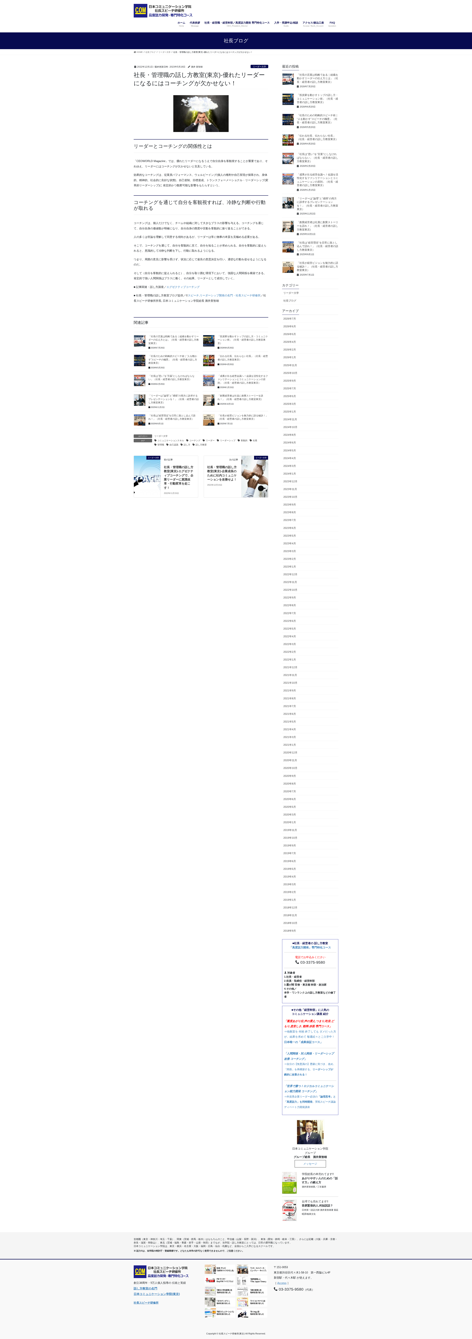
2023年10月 (290, 496)
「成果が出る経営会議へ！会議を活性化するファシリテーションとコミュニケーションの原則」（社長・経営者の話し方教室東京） (243, 379)
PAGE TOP (458, 1295)
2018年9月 (289, 930)
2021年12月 (290, 667)
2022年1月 (289, 659)
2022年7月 (289, 613)
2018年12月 (290, 907)
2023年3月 (289, 551)
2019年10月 (290, 837)
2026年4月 (289, 341)
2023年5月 (289, 535)
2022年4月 (289, 636)
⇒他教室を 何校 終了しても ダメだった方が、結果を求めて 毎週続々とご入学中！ (310, 1031)
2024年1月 (289, 473)
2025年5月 (289, 396)
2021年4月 (289, 729)
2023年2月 (289, 558)
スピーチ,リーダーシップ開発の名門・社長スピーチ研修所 (224, 295)
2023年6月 (289, 527)
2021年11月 (290, 675)
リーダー (210, 440)
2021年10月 (290, 682)
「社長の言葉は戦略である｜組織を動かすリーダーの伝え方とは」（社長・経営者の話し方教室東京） (173, 340)
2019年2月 (289, 892)
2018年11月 (290, 915)
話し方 (187, 444)
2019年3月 (289, 884)
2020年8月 (289, 783)
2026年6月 (289, 326)
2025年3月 (289, 403)
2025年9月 (289, 380)
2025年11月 (290, 365)
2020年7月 (289, 791)
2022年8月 (289, 605)
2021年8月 (289, 698)
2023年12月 (290, 481)
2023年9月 (289, 504)
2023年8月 (289, 512)
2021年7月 (289, 706)
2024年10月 (290, 427)
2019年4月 (289, 876)
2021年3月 (289, 737)
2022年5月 (289, 628)
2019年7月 (289, 853)
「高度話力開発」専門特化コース (310, 947)
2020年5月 (289, 806)
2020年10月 (290, 768)
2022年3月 (289, 644)
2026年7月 (289, 318)
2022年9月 (289, 597)
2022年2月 (289, 651)
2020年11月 (290, 760)
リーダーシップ (227, 440)
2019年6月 (289, 861)
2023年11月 (290, 489)
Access (282, 1283)
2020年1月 (289, 822)
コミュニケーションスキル (170, 440)
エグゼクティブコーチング (183, 286)
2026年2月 (289, 349)
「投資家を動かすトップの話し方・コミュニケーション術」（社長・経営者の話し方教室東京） (243, 340)
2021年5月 (289, 721)
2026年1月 (289, 357)
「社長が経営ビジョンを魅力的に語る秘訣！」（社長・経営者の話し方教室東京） (317, 266)
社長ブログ (289, 300)
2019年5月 (289, 868)
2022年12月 (290, 574)
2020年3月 (289, 814)
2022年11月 (290, 582)
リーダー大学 (259, 66)
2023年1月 (289, 566)
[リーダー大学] (147, 463)
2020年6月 (289, 799)
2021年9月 (289, 690)
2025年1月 (289, 411)
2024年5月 (289, 450)
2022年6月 (289, 620)
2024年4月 (289, 458)
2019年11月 (290, 830)
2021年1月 (289, 744)
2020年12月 (290, 752)
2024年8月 (289, 434)
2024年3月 (289, 465)
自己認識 (173, 444)
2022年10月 (290, 589)
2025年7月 (289, 388)
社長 (255, 440)
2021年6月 (289, 713)
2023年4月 (289, 543)
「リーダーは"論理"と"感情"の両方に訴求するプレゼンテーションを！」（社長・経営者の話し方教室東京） (173, 399)
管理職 (160, 444)
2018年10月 (290, 923)
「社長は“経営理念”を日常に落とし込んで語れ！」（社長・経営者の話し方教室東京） (317, 246)
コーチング (194, 440)
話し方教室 (201, 444)
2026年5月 (289, 334)
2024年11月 (290, 419)
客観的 (244, 440)
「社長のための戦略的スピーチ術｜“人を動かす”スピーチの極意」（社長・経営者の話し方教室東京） (172, 359)
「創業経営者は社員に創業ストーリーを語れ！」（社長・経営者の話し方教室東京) (317, 226)
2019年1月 (289, 899)
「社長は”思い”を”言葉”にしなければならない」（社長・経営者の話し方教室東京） (317, 158)
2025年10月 (290, 372)
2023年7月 (289, 520)
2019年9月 (289, 845)
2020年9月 (289, 775)
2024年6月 (289, 442)
